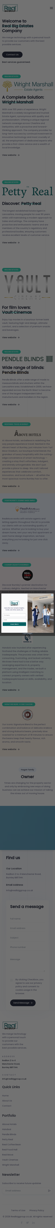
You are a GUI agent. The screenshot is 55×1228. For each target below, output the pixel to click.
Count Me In (14, 624)
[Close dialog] (52, 595)
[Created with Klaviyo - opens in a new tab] (27, 633)
